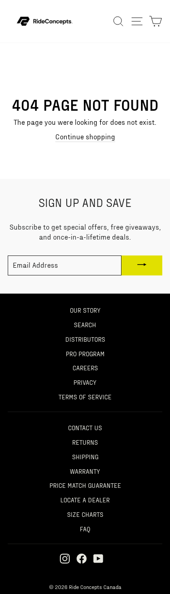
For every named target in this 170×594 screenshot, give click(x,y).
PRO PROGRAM (85, 353)
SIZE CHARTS (85, 514)
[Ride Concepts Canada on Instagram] (65, 558)
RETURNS (85, 442)
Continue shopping (85, 136)
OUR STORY (85, 310)
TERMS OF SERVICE (85, 397)
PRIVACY (85, 382)
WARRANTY (85, 471)
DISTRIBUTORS (85, 339)
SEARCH (85, 324)
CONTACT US (85, 427)
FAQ (85, 529)
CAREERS (85, 367)
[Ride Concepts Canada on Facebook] (82, 558)
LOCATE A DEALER (85, 500)
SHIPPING (85, 456)
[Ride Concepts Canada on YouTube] (98, 558)
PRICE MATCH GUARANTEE (85, 485)
